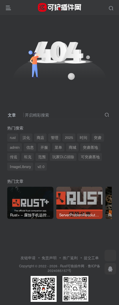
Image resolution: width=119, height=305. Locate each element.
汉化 (26, 137)
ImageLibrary (20, 166)
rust (13, 137)
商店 (40, 137)
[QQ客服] (110, 268)
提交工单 (91, 257)
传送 (13, 156)
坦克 (27, 156)
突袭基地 (90, 147)
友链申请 (28, 257)
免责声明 (49, 257)
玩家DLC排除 (63, 156)
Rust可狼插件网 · (74, 266)
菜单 (58, 147)
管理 (54, 137)
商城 (72, 147)
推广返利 (70, 257)
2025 (69, 137)
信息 (30, 147)
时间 (83, 137)
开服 (44, 147)
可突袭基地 (90, 156)
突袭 (97, 137)
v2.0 (41, 166)
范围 (42, 156)
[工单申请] (110, 255)
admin (15, 147)
